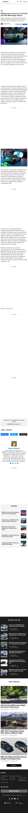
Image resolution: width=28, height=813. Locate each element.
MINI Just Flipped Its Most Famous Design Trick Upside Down (14, 758)
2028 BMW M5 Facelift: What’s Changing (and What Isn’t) (17, 652)
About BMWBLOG (4, 776)
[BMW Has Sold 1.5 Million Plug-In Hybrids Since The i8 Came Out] (4, 633)
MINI (2, 11)
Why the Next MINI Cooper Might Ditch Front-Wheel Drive (13, 706)
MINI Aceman (8, 429)
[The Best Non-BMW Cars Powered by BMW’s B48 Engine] (23, 541)
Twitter (14, 434)
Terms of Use (12, 777)
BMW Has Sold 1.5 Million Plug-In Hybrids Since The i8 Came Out (17, 634)
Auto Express (9, 308)
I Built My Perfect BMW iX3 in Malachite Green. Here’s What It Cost (17, 661)
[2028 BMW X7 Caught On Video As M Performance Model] (23, 534)
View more (13, 765)
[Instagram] (15, 463)
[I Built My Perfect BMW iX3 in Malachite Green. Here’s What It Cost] (4, 660)
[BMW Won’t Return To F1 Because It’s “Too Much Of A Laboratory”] (4, 642)
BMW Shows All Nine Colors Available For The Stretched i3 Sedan (9, 528)
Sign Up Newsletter (23, 777)
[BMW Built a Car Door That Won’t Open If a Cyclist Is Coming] (4, 669)
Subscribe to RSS (4, 779)
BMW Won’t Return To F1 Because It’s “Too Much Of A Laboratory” (18, 643)
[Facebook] (10, 463)
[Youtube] (15, 799)
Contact (20, 776)
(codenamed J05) (6, 249)
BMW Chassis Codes (14, 776)
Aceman (7, 88)
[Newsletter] (21, 1)
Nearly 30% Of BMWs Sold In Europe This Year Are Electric (17, 625)
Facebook (5, 434)
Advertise (3, 777)
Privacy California (4, 782)
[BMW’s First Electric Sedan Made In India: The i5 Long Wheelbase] (23, 511)
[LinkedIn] (17, 463)
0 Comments (25, 24)
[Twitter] (13, 463)
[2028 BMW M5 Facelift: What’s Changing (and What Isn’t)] (4, 651)
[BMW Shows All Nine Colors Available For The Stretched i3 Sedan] (23, 526)
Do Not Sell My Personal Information (23, 780)
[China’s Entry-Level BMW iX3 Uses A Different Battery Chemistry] (23, 518)
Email (24, 434)
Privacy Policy (12, 779)
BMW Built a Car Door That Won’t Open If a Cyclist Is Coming (18, 670)
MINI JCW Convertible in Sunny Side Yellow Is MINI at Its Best (12, 732)
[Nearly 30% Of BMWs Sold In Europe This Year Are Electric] (4, 625)
